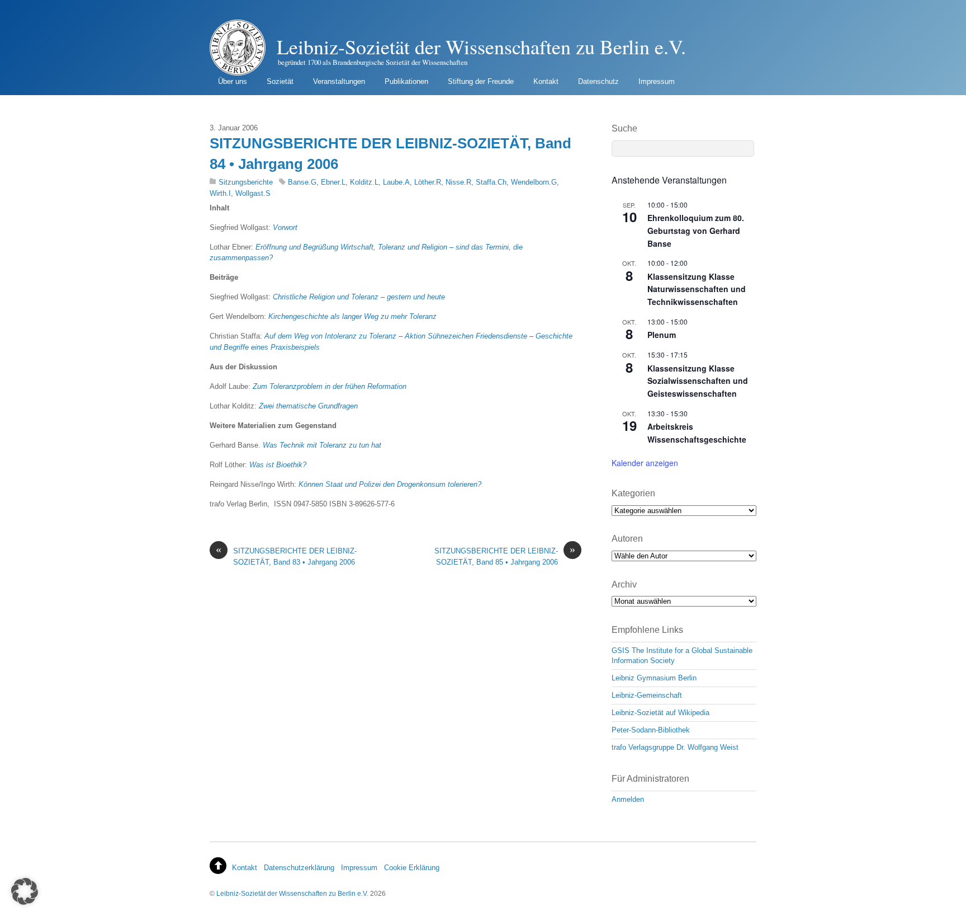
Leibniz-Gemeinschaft (647, 695)
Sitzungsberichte (246, 182)
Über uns (232, 81)
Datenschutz (598, 81)
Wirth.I (220, 193)
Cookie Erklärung (411, 867)
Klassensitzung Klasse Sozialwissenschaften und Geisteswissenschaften (697, 381)
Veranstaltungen (339, 81)
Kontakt (545, 81)
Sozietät (280, 81)
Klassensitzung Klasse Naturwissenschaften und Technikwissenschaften (696, 289)
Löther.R (427, 182)
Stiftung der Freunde (481, 81)
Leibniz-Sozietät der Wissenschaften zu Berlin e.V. (292, 893)
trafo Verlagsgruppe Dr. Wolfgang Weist (675, 747)
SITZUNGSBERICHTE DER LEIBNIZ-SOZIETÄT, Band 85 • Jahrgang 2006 (504, 556)
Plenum (661, 334)
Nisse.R (458, 182)
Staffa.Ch (491, 182)
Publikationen (406, 81)
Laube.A (396, 182)
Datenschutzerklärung (299, 867)
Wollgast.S (253, 193)
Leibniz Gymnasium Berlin (654, 678)
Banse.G (302, 182)
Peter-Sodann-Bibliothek (651, 730)
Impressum (656, 81)
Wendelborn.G (534, 182)
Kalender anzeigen (645, 462)
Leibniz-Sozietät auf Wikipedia (660, 712)
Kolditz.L (364, 182)
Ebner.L (333, 182)
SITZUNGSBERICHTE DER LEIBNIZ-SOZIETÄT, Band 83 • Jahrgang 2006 (286, 556)
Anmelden (628, 799)
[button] (24, 891)
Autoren (627, 538)
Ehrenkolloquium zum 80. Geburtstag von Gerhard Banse (695, 230)
